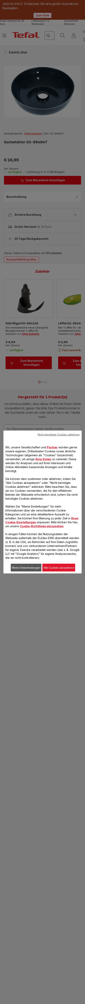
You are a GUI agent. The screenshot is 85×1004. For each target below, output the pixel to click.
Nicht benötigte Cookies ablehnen (59, 434)
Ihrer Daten (43, 459)
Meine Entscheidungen (26, 567)
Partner (52, 447)
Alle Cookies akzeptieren (58, 567)
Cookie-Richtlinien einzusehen (41, 526)
